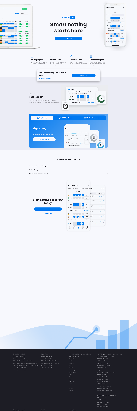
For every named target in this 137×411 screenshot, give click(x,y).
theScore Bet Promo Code (103, 381)
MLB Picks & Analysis (46, 365)
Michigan (71, 377)
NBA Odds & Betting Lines (19, 358)
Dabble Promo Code (102, 393)
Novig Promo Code (101, 370)
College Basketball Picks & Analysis (50, 363)
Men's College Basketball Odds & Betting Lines (25, 363)
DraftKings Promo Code (103, 377)
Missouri (71, 388)
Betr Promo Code (101, 397)
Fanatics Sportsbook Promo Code (105, 356)
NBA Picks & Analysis (46, 358)
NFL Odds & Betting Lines (19, 356)
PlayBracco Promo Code (103, 402)
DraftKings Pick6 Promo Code (104, 390)
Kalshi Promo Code (101, 367)
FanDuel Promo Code (102, 379)
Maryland (71, 363)
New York (71, 358)
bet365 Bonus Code (102, 360)
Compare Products (68, 43)
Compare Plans (48, 213)
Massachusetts (73, 381)
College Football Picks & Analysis (49, 360)
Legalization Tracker (74, 356)
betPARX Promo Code (102, 383)
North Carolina (72, 386)
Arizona (71, 365)
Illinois (70, 374)
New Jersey (72, 370)
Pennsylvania (72, 372)
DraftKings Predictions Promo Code (106, 372)
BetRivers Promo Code (102, 388)
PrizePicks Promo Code (103, 406)
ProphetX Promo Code (102, 374)
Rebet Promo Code (101, 399)
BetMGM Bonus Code (102, 358)
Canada (71, 390)
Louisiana (71, 360)
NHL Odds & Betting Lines (19, 370)
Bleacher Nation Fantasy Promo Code (106, 395)
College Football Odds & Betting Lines (22, 360)
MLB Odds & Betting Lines (19, 367)
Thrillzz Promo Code (102, 404)
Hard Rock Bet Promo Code (104, 386)
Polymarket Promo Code (103, 363)
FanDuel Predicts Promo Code (104, 365)
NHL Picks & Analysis (46, 367)
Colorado (71, 367)
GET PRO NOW (68, 38)
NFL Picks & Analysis (46, 356)
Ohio (70, 379)
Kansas (70, 383)
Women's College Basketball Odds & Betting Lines (26, 365)
